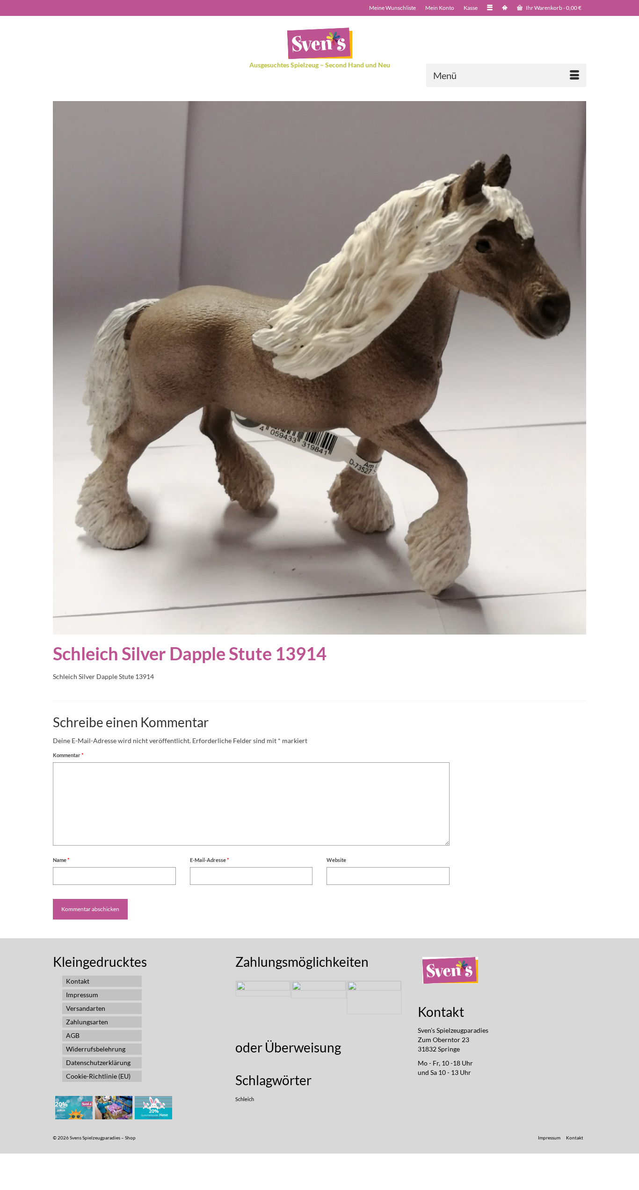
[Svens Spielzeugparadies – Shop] (319, 43)
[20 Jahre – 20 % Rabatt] (73, 1107)
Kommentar (68, 755)
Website (336, 860)
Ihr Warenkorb (553, 7)
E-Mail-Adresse (209, 860)
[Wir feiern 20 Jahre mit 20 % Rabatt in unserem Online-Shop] (112, 1107)
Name (61, 860)
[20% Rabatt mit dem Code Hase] (152, 1107)
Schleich (244, 1099)
